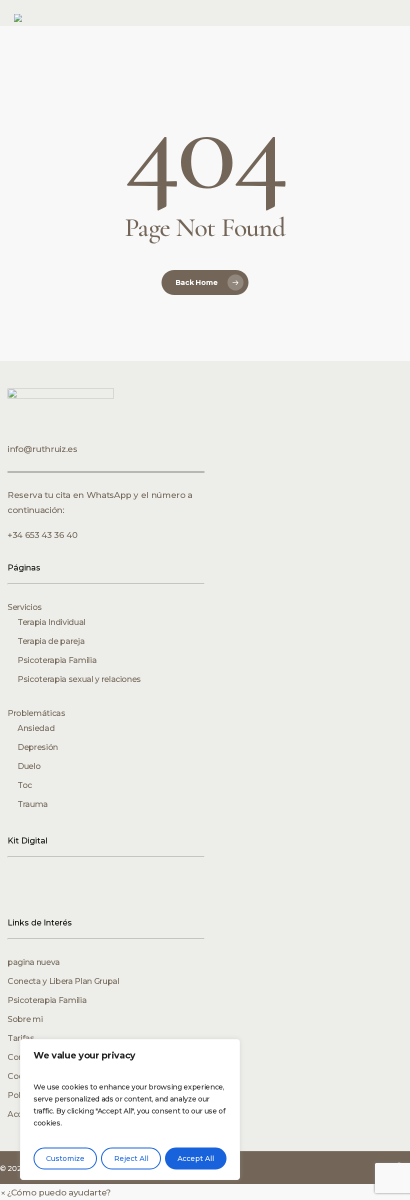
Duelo (29, 766)
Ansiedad (36, 728)
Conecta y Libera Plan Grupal (63, 981)
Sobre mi (25, 1019)
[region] (130, 1109)
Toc (25, 785)
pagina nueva (34, 962)
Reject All (131, 1158)
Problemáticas (37, 713)
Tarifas (21, 1038)
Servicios (25, 607)
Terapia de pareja (51, 641)
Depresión (38, 747)
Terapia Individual (52, 622)
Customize (65, 1158)
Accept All (196, 1158)
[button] (55, 1193)
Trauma (33, 804)
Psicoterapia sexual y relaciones (79, 679)
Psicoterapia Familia (57, 660)
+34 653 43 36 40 (43, 535)
